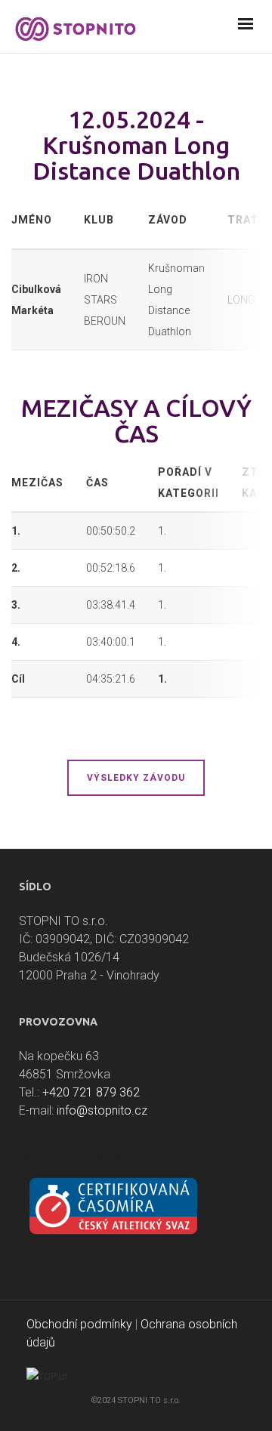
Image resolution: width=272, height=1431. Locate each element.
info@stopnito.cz (102, 1110)
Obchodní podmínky (79, 1324)
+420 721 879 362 (91, 1092)
